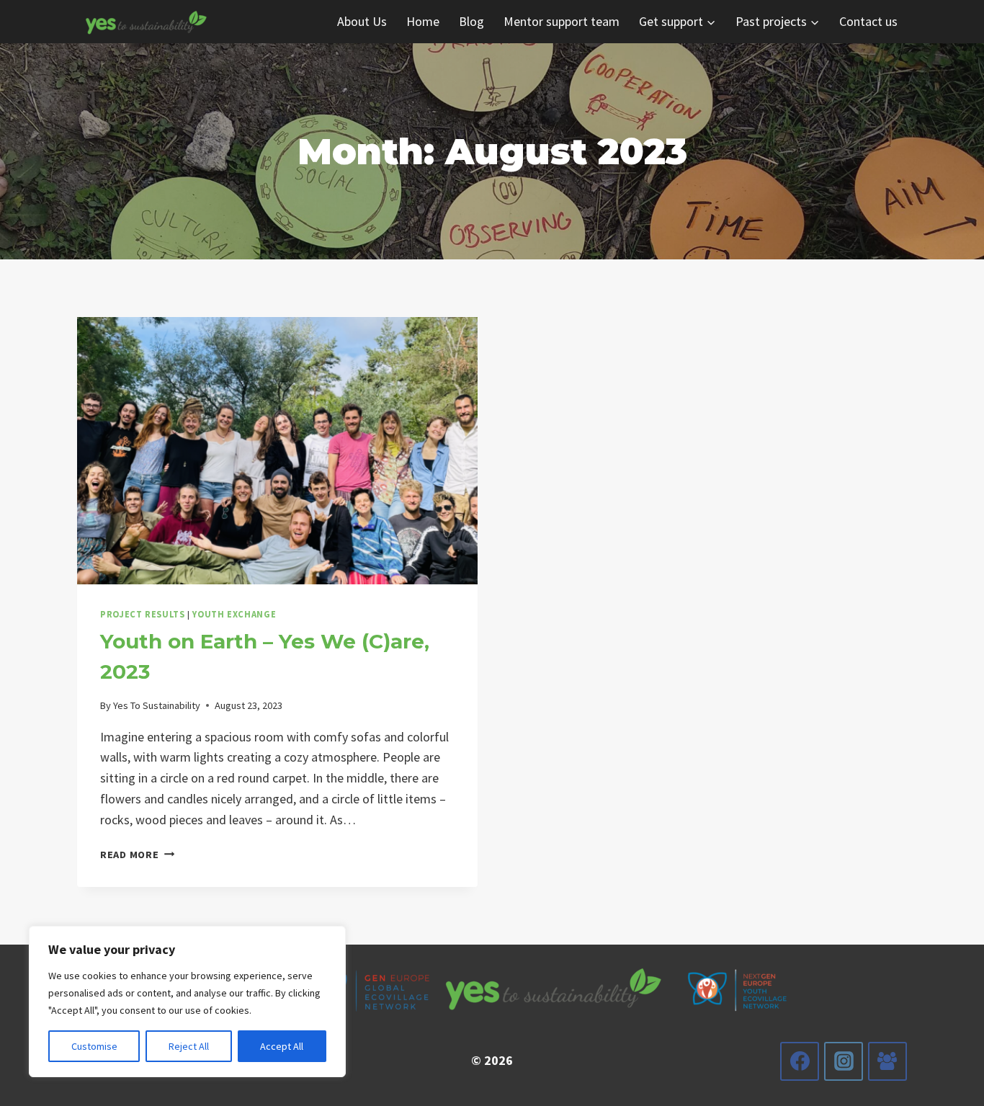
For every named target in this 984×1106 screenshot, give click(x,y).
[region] (187, 1001)
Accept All (281, 1046)
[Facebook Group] (887, 1061)
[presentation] (277, 450)
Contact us (868, 21)
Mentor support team (562, 21)
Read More (137, 854)
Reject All (189, 1046)
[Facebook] (799, 1061)
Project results (142, 614)
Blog (471, 21)
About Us (362, 21)
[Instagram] (843, 1061)
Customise (94, 1046)
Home (422, 21)
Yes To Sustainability (156, 705)
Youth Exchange (234, 614)
